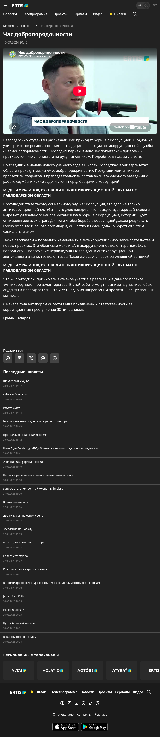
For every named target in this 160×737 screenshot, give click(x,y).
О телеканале (63, 714)
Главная (8, 26)
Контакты (84, 714)
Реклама (100, 714)
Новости (10, 14)
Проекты (60, 14)
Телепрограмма (35, 14)
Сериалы (80, 14)
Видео (97, 14)
